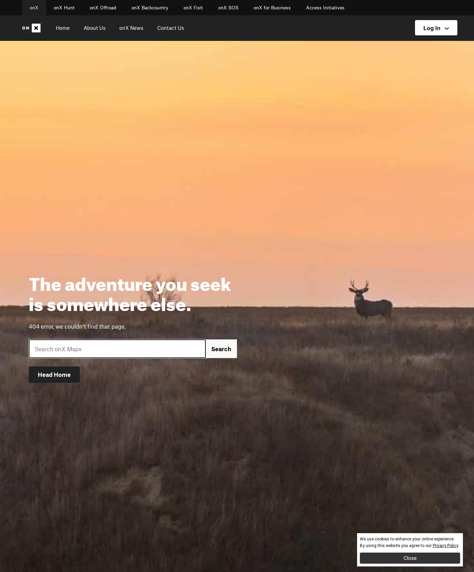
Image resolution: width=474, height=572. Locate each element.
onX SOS (228, 7)
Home (63, 28)
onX (34, 7)
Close (410, 558)
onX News (131, 28)
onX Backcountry (150, 7)
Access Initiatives (325, 7)
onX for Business (272, 7)
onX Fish (193, 7)
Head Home (54, 374)
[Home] (33, 28)
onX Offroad (103, 7)
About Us (94, 28)
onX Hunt (64, 7)
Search (221, 348)
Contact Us (170, 28)
